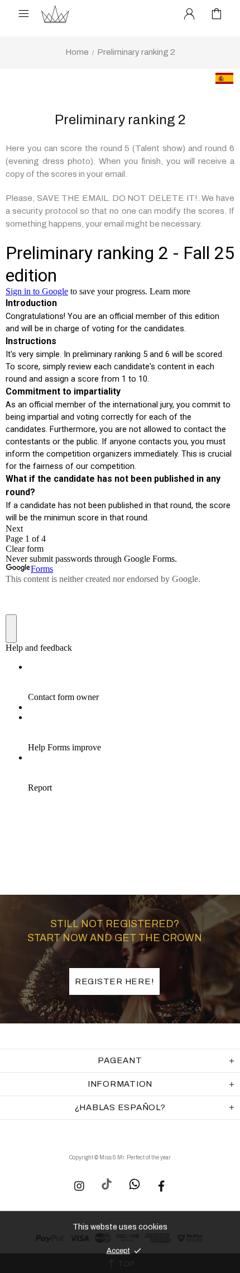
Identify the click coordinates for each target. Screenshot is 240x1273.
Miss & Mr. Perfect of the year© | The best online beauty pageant (55, 14)
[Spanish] (219, 82)
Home (77, 52)
